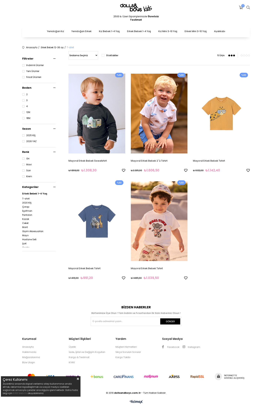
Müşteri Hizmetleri (126, 347)
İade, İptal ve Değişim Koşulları (87, 352)
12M (28, 112)
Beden (26, 88)
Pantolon (27, 215)
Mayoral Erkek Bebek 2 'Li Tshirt (149, 161)
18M (28, 118)
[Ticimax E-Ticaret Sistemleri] (136, 402)
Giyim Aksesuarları (32, 231)
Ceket (25, 223)
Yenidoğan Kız (55, 31)
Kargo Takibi (122, 357)
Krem (29, 176)
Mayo (25, 235)
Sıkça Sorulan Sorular (128, 352)
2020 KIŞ (26, 203)
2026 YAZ (31, 141)
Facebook (173, 347)
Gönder (170, 321)
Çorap (25, 207)
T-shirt (26, 199)
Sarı (28, 170)
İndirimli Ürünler (35, 65)
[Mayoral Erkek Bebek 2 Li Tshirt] (159, 113)
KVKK (72, 362)
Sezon (26, 129)
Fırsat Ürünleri (33, 77)
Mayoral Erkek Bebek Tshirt (209, 161)
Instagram (193, 347)
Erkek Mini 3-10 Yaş (196, 31)
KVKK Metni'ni (20, 393)
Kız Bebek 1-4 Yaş (109, 31)
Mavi (29, 164)
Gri (27, 159)
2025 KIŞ (31, 135)
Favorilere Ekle (123, 170)
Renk (25, 152)
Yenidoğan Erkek (81, 31)
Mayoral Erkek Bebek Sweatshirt (87, 161)
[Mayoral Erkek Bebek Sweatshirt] (96, 113)
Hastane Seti (29, 239)
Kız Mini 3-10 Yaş (167, 31)
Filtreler (27, 58)
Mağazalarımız (31, 357)
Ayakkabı (219, 31)
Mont (25, 227)
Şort (24, 243)
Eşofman (27, 211)
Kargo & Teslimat (79, 357)
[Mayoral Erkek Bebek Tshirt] (221, 113)
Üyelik (72, 347)
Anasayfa (28, 347)
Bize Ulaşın (28, 362)
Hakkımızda (29, 352)
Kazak (25, 219)
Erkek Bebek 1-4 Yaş (139, 31)
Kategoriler (30, 187)
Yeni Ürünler (32, 71)
